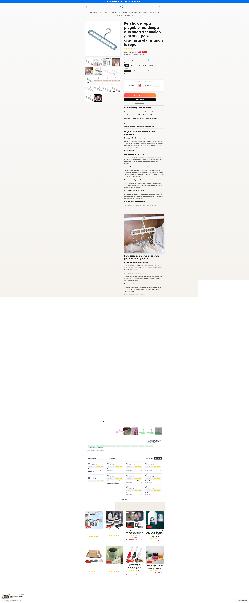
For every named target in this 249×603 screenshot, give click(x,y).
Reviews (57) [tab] (90, 453)
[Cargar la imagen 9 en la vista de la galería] (89, 80)
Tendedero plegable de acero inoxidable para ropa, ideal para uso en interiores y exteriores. (94, 533)
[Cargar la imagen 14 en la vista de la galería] (98, 89)
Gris (139, 65)
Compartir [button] (127, 356)
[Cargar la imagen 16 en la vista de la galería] (116, 89)
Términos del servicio (135, 599)
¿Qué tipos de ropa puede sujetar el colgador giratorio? (143, 115)
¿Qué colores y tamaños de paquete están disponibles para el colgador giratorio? (143, 122)
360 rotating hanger (130, 399)
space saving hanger (130, 410)
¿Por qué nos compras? (132, 587)
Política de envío (144, 599)
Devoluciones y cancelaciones (121, 585)
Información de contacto (154, 599)
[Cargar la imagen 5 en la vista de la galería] (89, 71)
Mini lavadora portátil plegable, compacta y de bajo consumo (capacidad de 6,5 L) (114, 567)
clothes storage (129, 403)
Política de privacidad (126, 599)
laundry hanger (158, 403)
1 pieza (127, 70)
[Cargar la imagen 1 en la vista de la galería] (89, 62)
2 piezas (135, 70)
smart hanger (150, 406)
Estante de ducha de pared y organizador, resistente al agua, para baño (114, 532)
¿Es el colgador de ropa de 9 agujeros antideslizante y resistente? (143, 118)
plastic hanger (140, 406)
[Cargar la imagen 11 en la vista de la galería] (107, 80)
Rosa (144, 65)
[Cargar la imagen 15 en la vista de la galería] (107, 89)
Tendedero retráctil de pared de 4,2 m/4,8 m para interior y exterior (134, 532)
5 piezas (143, 71)
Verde (132, 65)
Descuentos (103, 587)
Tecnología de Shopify (106, 599)
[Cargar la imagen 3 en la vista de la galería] (107, 62)
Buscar (99, 585)
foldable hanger (148, 403)
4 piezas (151, 71)
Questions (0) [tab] (98, 453)
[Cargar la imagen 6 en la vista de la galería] (98, 71)
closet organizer (141, 399)
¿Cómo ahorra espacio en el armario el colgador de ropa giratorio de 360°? (143, 111)
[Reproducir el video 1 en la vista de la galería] (98, 98)
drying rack (138, 403)
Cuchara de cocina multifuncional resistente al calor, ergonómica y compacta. (134, 566)
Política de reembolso (116, 599)
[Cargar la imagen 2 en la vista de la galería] (98, 62)
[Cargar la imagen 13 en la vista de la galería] (89, 89)
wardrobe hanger (142, 410)
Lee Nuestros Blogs (111, 587)
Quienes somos (121, 587)
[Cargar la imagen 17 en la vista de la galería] (89, 98)
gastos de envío (129, 54)
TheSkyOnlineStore (97, 599)
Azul (127, 65)
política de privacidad (107, 585)
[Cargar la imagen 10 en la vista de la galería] (98, 80)
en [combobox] (105, 421)
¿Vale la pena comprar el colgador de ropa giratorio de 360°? (143, 126)
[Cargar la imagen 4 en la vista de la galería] (116, 62)
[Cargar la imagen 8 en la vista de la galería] (116, 71)
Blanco (151, 65)
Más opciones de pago (139, 102)
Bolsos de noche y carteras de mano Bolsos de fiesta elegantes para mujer (154, 567)
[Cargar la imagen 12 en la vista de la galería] (116, 80)
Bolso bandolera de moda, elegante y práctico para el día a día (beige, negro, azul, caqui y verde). (94, 567)
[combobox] (113, 458)
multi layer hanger (130, 406)
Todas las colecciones (145, 585)
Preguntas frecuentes (144, 587)
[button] (86, 7)
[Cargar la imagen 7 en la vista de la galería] (107, 71)
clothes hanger (152, 399)
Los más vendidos (134, 585)
